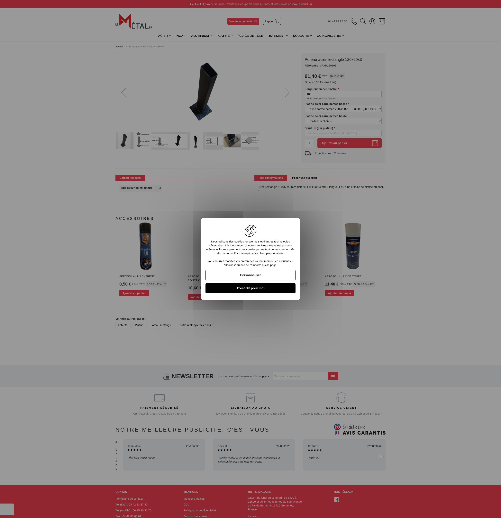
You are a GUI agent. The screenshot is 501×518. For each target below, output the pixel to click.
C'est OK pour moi (250, 288)
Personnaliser (250, 275)
